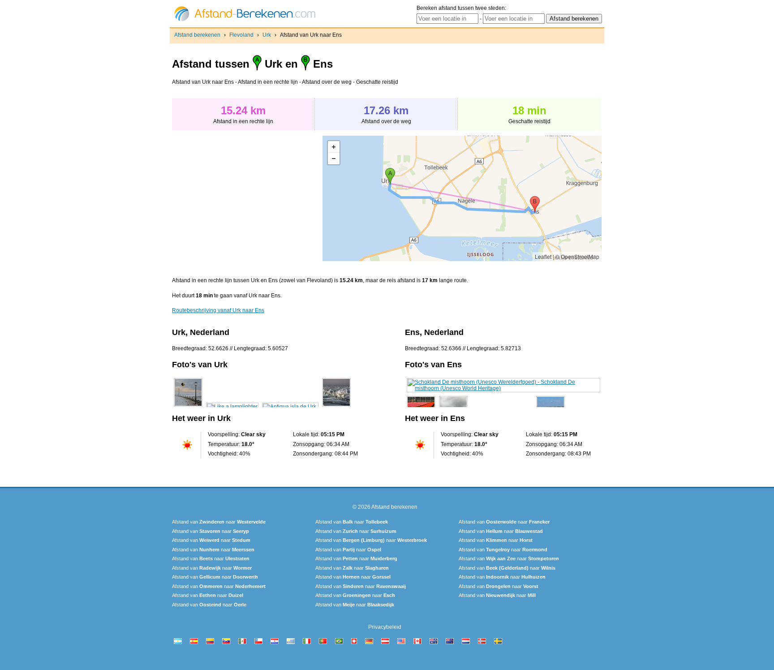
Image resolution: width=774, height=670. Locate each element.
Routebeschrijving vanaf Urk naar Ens (218, 310)
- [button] (334, 158)
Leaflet (543, 256)
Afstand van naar (219, 521)
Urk (266, 35)
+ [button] (334, 147)
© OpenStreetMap (577, 256)
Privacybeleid (384, 627)
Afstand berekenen (197, 35)
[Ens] (503, 388)
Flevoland (241, 35)
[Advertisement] (247, 198)
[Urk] (188, 407)
